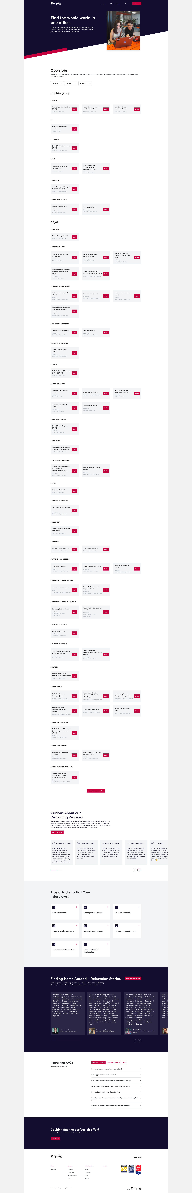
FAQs (69, 1178)
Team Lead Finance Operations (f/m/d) (120, 108)
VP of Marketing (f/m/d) (90, 548)
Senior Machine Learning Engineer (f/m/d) (91, 588)
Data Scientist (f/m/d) (58, 566)
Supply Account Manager (91, 709)
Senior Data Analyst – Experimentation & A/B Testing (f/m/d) (92, 652)
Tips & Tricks (71, 1172)
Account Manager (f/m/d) (60, 236)
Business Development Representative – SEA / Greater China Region (59, 775)
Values (86, 1169)
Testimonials (88, 1172)
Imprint (66, 1188)
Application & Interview (98, 1062)
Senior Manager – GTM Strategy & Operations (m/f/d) (61, 674)
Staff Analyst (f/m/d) (58, 631)
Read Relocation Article (133, 978)
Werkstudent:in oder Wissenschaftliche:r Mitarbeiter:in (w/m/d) (90, 167)
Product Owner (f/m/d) (90, 294)
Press (126, 4)
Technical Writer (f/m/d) (90, 406)
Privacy (72, 1188)
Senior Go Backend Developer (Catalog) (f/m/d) (61, 372)
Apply (74, 109)
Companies (53, 1169)
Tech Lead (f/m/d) (88, 330)
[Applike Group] (56, 3)
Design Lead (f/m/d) (58, 490)
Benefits (87, 1178)
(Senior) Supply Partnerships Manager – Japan (92, 753)
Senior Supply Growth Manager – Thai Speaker (122, 695)
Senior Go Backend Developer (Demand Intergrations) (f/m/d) (61, 309)
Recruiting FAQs (57, 832)
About (52, 1166)
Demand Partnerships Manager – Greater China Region (122, 255)
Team (86, 1175)
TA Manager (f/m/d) (89, 207)
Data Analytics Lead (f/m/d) (60, 609)
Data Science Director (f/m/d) (61, 588)
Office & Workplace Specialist (61, 548)
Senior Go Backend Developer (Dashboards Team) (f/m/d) (61, 448)
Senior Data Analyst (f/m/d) (60, 330)
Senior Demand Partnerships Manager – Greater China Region (61, 271)
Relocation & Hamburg (113, 1062)
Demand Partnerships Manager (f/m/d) (90, 255)
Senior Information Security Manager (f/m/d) (60, 167)
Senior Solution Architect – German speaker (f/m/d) (122, 391)
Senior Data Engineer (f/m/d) (92, 566)
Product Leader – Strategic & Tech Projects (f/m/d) (61, 652)
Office (124, 1062)
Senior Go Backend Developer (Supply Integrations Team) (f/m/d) (61, 731)
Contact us (55, 1138)
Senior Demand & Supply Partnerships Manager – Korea (92, 272)
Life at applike (114, 4)
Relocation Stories (72, 1175)
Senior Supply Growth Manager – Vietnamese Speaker (59, 709)
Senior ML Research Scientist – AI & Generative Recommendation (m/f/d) (61, 468)
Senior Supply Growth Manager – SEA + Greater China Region (91, 695)
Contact (137, 4)
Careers (101, 4)
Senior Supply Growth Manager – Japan (58, 695)
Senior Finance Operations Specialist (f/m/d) (91, 108)
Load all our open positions (96, 791)
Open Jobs (70, 1169)
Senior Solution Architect (90, 392)
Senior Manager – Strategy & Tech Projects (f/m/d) (61, 188)
